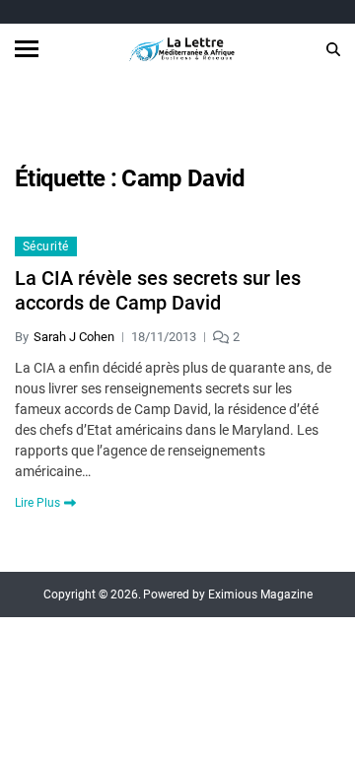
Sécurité (46, 246)
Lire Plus (37, 503)
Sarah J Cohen (74, 336)
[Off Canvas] (26, 48)
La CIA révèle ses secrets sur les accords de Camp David (158, 290)
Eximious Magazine (260, 594)
